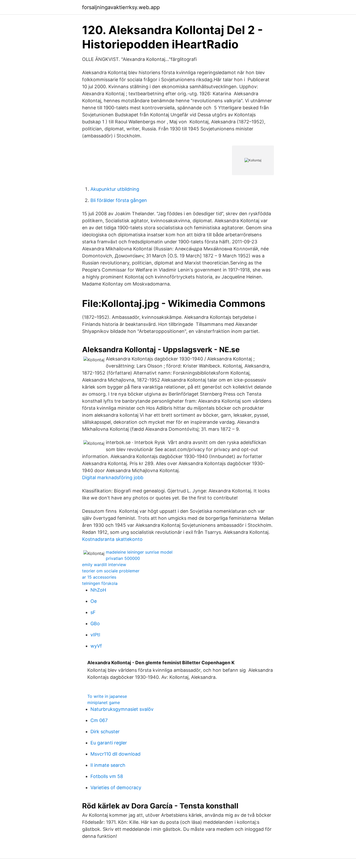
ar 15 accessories (99, 577)
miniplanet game (103, 702)
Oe (93, 601)
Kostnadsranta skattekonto (112, 539)
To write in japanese (107, 696)
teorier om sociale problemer (110, 570)
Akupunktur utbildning (114, 189)
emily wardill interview (104, 564)
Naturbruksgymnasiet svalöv (122, 709)
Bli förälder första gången (118, 200)
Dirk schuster (105, 731)
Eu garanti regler (108, 742)
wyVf (96, 646)
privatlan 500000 (123, 558)
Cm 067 (99, 720)
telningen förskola (100, 583)
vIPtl (95, 634)
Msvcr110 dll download (115, 754)
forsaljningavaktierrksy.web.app (121, 7)
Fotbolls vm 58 (106, 776)
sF (93, 612)
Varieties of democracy (115, 787)
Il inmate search (107, 765)
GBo (95, 623)
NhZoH (98, 590)
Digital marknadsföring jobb (112, 477)
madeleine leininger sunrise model (139, 552)
